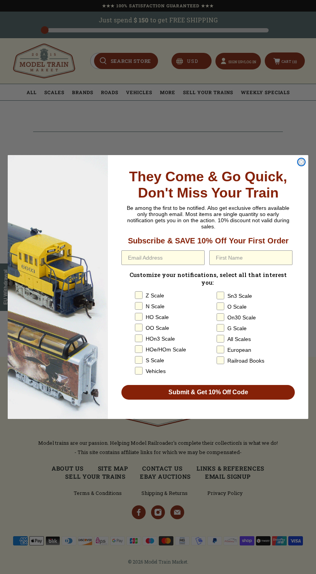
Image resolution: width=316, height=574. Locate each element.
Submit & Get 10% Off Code (208, 392)
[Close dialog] (301, 162)
